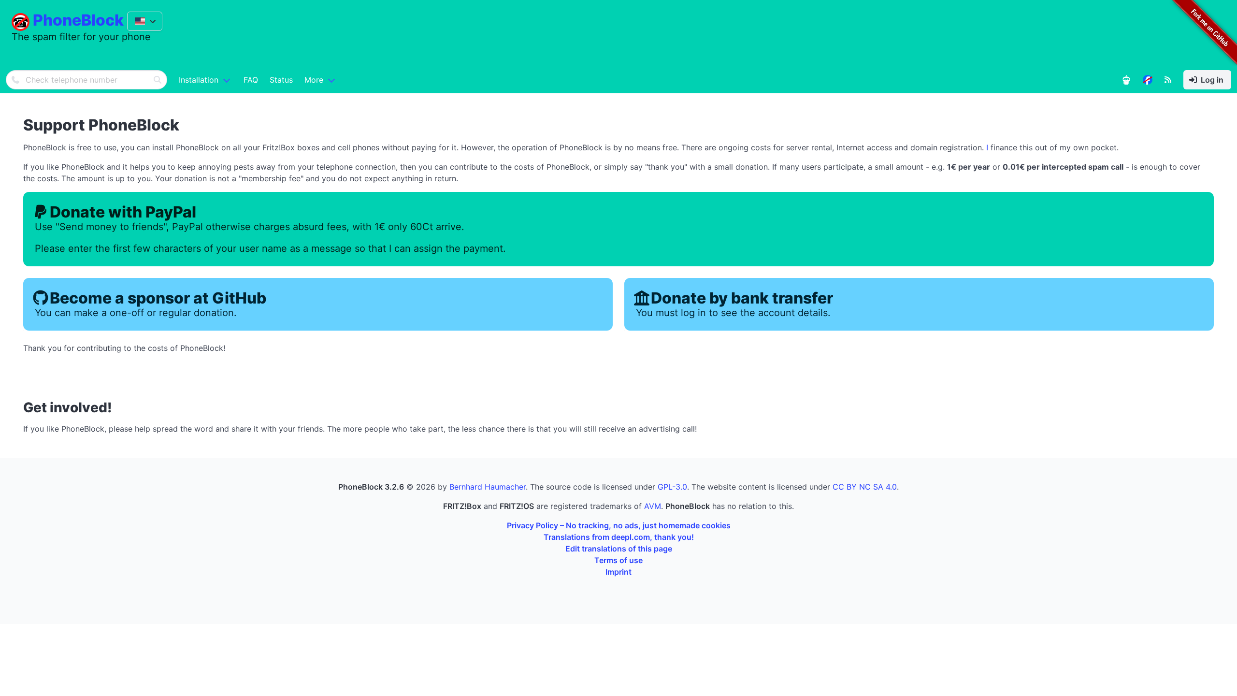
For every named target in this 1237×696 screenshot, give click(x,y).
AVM (652, 506)
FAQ (251, 80)
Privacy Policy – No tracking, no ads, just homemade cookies (619, 525)
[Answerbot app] (1126, 79)
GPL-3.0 (672, 487)
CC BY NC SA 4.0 (865, 487)
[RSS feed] (1168, 79)
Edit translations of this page (618, 548)
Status (281, 80)
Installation (198, 80)
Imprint (618, 572)
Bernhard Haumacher (487, 487)
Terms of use (618, 560)
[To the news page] (1147, 79)
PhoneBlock (78, 20)
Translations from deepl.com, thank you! (619, 537)
